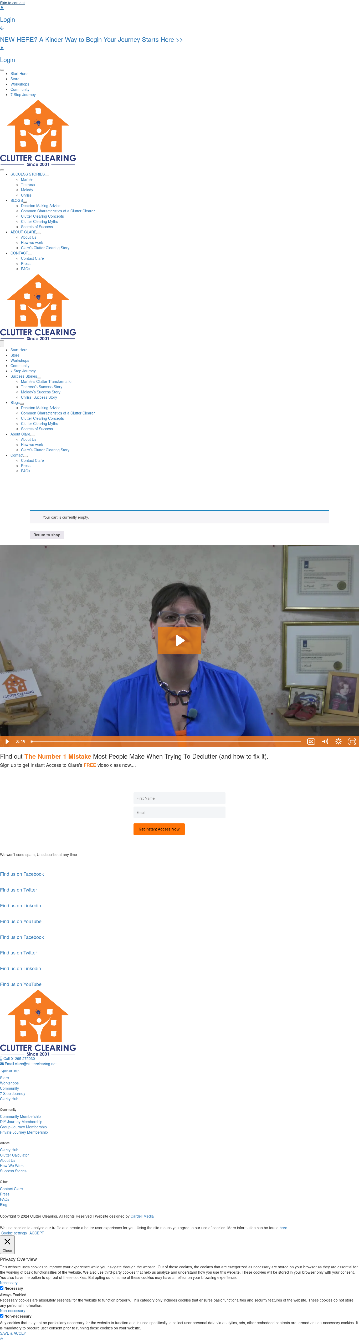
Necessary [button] (9, 1282)
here (283, 1227)
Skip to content (12, 2)
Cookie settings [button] (14, 1232)
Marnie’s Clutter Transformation (47, 381)
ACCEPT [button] (36, 1232)
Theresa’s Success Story (41, 386)
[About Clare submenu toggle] (32, 435)
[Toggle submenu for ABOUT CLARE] (38, 233)
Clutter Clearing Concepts (42, 418)
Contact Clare (32, 460)
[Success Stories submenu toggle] (39, 377)
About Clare (20, 434)
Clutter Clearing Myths (39, 423)
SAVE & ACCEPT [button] (14, 1333)
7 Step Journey (23, 370)
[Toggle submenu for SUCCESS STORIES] (47, 175)
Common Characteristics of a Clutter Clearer (58, 413)
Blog (3, 1204)
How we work (32, 444)
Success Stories (24, 376)
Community (20, 365)
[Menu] (2, 70)
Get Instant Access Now (159, 829)
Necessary (13, 1288)
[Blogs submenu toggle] (22, 404)
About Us (28, 439)
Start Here (19, 349)
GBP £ (40, 499)
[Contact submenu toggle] (25, 456)
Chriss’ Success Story (39, 397)
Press (25, 465)
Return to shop (46, 534)
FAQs (25, 470)
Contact (17, 455)
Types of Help (9, 1070)
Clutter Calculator (14, 1155)
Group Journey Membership (23, 1126)
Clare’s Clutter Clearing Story (45, 449)
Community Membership (20, 1116)
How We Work (12, 1165)
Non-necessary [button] (12, 1310)
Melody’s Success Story (40, 391)
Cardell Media (142, 1216)
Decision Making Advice (40, 407)
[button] (1, 1338)
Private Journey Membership (24, 1132)
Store (15, 355)
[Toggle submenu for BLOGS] (25, 202)
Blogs (15, 402)
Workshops (20, 360)
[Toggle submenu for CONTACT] (30, 254)
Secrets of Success (37, 428)
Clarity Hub (9, 1098)
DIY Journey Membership (21, 1121)
